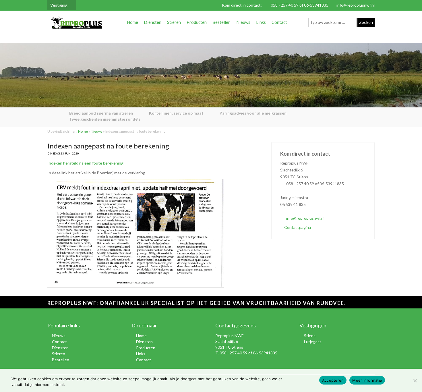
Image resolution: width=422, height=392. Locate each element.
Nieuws (243, 22)
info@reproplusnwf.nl (355, 5)
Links (261, 22)
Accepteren (333, 380)
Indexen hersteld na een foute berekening (85, 163)
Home (132, 22)
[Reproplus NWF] (76, 24)
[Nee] (415, 380)
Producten (197, 22)
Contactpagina (297, 227)
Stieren (174, 22)
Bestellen (221, 22)
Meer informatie (367, 380)
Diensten (152, 22)
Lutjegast (312, 341)
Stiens (309, 335)
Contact (279, 22)
